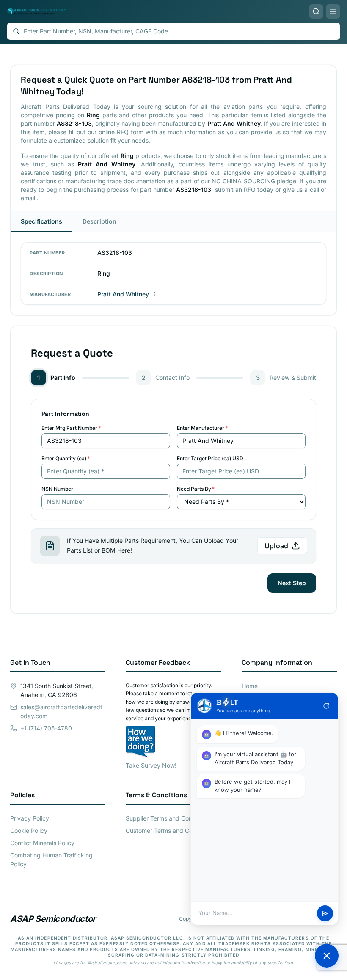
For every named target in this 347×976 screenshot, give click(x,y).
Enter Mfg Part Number (71, 428)
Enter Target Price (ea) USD (210, 458)
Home (250, 685)
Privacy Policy (29, 818)
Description (99, 221)
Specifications (41, 221)
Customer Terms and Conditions (170, 830)
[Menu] (333, 11)
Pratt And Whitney (123, 294)
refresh (326, 706)
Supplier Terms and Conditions (168, 818)
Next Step (292, 582)
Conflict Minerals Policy (42, 842)
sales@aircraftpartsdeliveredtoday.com (61, 711)
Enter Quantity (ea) (65, 458)
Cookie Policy (28, 830)
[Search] (316, 11)
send (325, 913)
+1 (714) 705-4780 (46, 728)
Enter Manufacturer (202, 428)
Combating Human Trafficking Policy (51, 860)
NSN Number (57, 489)
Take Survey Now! (151, 765)
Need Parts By (196, 489)
